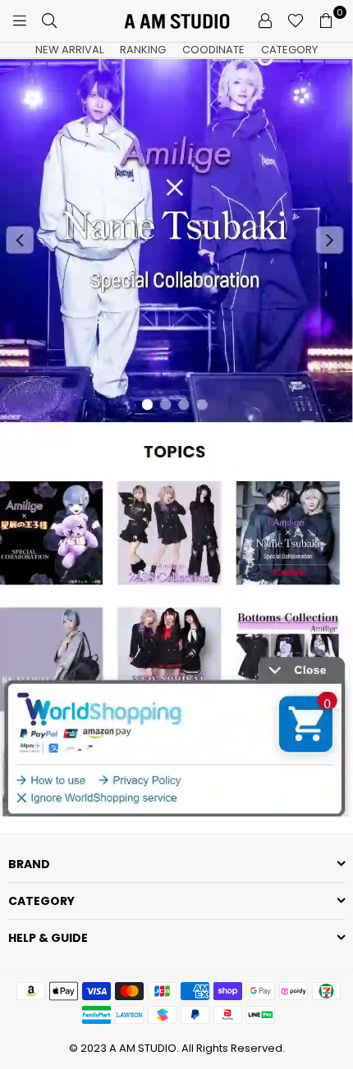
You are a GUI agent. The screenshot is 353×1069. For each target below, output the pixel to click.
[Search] (49, 20)
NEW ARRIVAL (69, 50)
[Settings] (265, 20)
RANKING (143, 50)
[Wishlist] (295, 20)
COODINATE (213, 50)
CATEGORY (289, 50)
